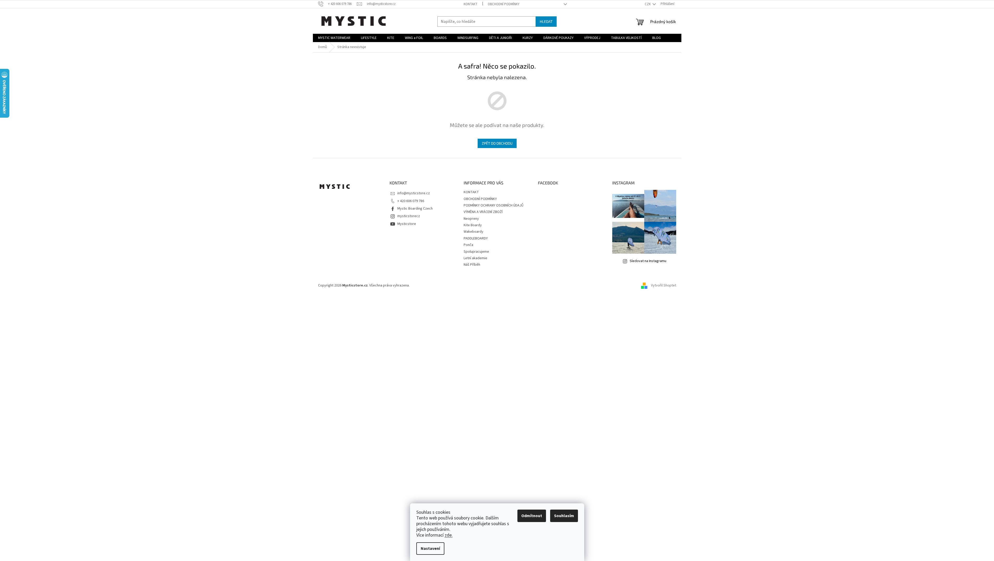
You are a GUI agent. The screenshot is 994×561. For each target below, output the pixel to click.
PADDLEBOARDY (476, 238)
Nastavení (430, 548)
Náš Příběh (472, 264)
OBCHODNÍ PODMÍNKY (503, 4)
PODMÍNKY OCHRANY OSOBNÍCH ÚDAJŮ (493, 205)
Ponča (468, 245)
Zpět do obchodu (497, 143)
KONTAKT (470, 4)
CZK (648, 4)
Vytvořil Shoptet (663, 285)
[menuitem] (334, 38)
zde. (449, 535)
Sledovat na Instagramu (648, 261)
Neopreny (471, 218)
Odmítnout (531, 516)
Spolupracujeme (476, 251)
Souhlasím (564, 516)
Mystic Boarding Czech (415, 208)
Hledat (546, 21)
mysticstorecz (408, 216)
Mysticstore (406, 223)
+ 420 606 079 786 (410, 201)
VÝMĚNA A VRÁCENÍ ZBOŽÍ (483, 212)
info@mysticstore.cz (413, 193)
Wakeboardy (473, 231)
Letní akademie (475, 258)
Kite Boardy (473, 225)
